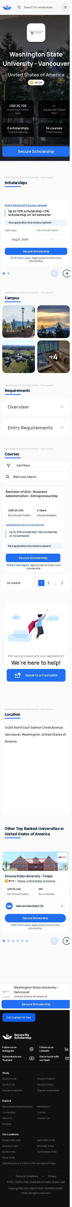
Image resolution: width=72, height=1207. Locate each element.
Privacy (51, 1183)
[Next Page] (64, 283)
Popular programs (12, 1097)
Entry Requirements (30, 434)
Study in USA (9, 1085)
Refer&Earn (42, 1113)
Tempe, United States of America (36, 888)
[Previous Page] (52, 283)
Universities (8, 1119)
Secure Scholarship (35, 160)
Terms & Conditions (25, 1183)
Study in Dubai (44, 1091)
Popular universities (47, 1097)
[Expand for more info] (59, 413)
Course (40, 1119)
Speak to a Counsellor (40, 682)
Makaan (7, 1131)
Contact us (42, 1125)
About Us (7, 1125)
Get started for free (19, 1024)
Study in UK (8, 1091)
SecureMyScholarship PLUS (17, 1113)
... (53, 590)
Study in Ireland (45, 1085)
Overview (18, 413)
